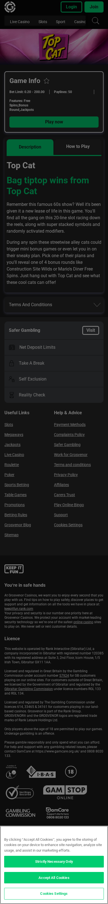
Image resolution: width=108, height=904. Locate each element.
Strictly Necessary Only (54, 861)
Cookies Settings (54, 893)
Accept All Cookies (53, 878)
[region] (54, 865)
